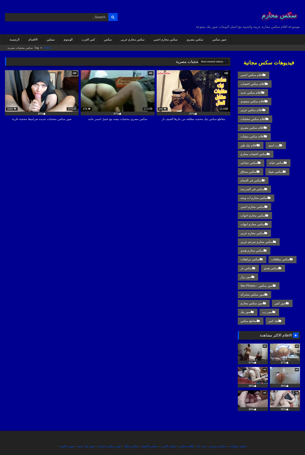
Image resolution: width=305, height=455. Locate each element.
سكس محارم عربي (133, 39)
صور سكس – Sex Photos (256, 285)
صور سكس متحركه (252, 294)
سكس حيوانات (238, 446)
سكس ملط (131, 446)
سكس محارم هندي (252, 250)
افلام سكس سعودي (252, 101)
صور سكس (219, 39)
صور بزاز (245, 277)
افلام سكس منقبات (252, 136)
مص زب (267, 312)
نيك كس (273, 321)
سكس (108, 39)
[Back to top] (292, 443)
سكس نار (246, 268)
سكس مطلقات (280, 259)
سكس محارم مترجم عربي (256, 241)
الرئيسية (15, 39)
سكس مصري (195, 39)
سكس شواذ (275, 171)
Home (47, 47)
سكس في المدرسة (252, 189)
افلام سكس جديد (250, 92)
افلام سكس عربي (251, 110)
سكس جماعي (249, 162)
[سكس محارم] (278, 13)
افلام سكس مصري (252, 127)
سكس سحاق (248, 171)
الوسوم (68, 39)
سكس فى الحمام (251, 180)
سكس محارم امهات (252, 224)
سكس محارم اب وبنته (254, 197)
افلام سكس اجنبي (251, 75)
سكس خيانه (276, 162)
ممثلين (50, 39)
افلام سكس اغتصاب (252, 84)
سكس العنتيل (149, 446)
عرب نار (202, 446)
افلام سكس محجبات (253, 119)
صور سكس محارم (251, 303)
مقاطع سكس (248, 321)
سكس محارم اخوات (252, 215)
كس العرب (88, 39)
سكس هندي (271, 268)
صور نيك (245, 312)
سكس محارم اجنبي (166, 39)
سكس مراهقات (250, 259)
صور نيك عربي (86, 446)
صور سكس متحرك (109, 446)
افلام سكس (186, 446)
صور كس (280, 303)
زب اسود (273, 145)
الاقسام (33, 39)
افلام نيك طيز (248, 145)
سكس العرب (169, 446)
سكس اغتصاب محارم (253, 154)
